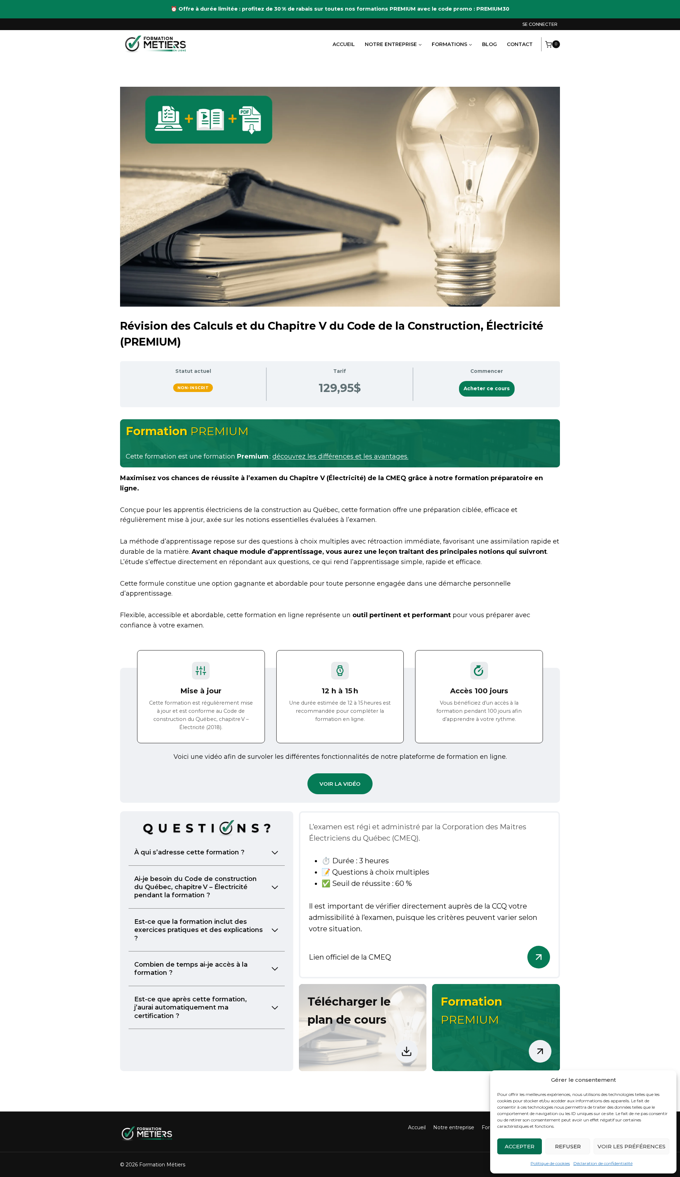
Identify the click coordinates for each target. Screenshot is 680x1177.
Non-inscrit (193, 387)
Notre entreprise (453, 1127)
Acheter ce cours (487, 388)
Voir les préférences (631, 1146)
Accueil (344, 44)
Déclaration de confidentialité (603, 1163)
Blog (489, 44)
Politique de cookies (550, 1163)
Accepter (519, 1146)
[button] (340, 783)
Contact (520, 44)
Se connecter (539, 24)
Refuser (568, 1146)
